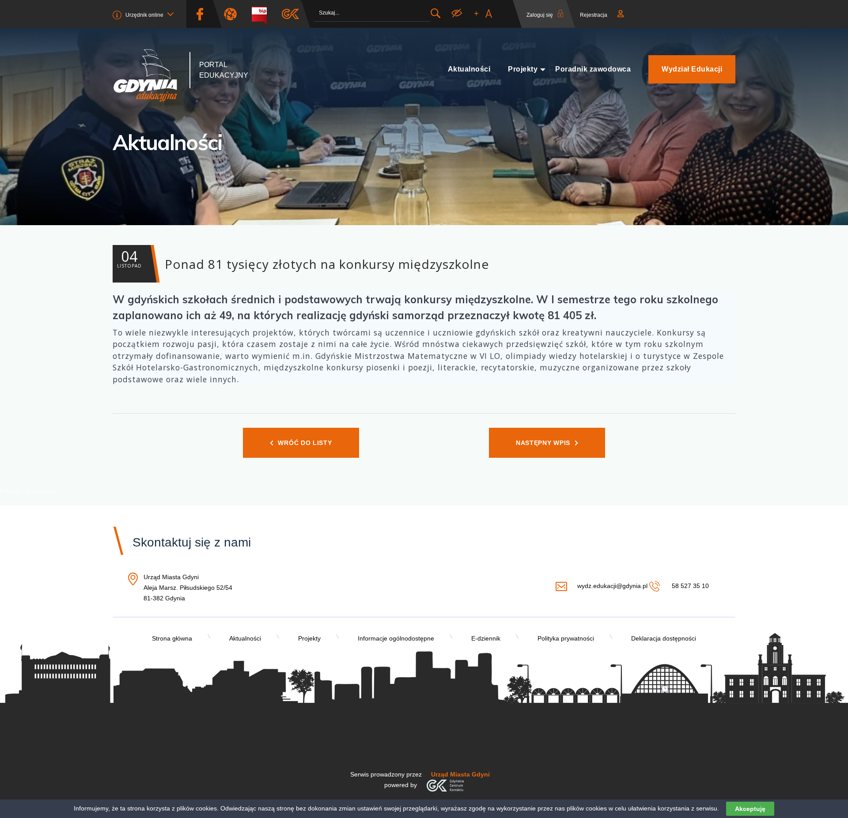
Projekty (523, 69)
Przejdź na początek (28, 491)
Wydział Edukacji (692, 69)
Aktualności (469, 69)
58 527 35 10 (689, 585)
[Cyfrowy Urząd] (234, 14)
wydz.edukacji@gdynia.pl (612, 585)
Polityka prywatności (566, 638)
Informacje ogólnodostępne (396, 638)
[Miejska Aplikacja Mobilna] (290, 14)
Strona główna (172, 638)
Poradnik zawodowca (593, 69)
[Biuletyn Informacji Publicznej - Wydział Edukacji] (262, 14)
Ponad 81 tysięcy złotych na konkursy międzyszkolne (303, 259)
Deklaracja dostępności (663, 638)
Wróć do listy (305, 442)
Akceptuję (750, 808)
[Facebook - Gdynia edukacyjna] (199, 14)
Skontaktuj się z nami (191, 542)
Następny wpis (543, 442)
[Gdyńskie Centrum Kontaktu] (445, 784)
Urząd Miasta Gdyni (460, 774)
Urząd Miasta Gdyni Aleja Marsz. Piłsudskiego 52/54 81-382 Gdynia (188, 588)
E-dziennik (485, 638)
